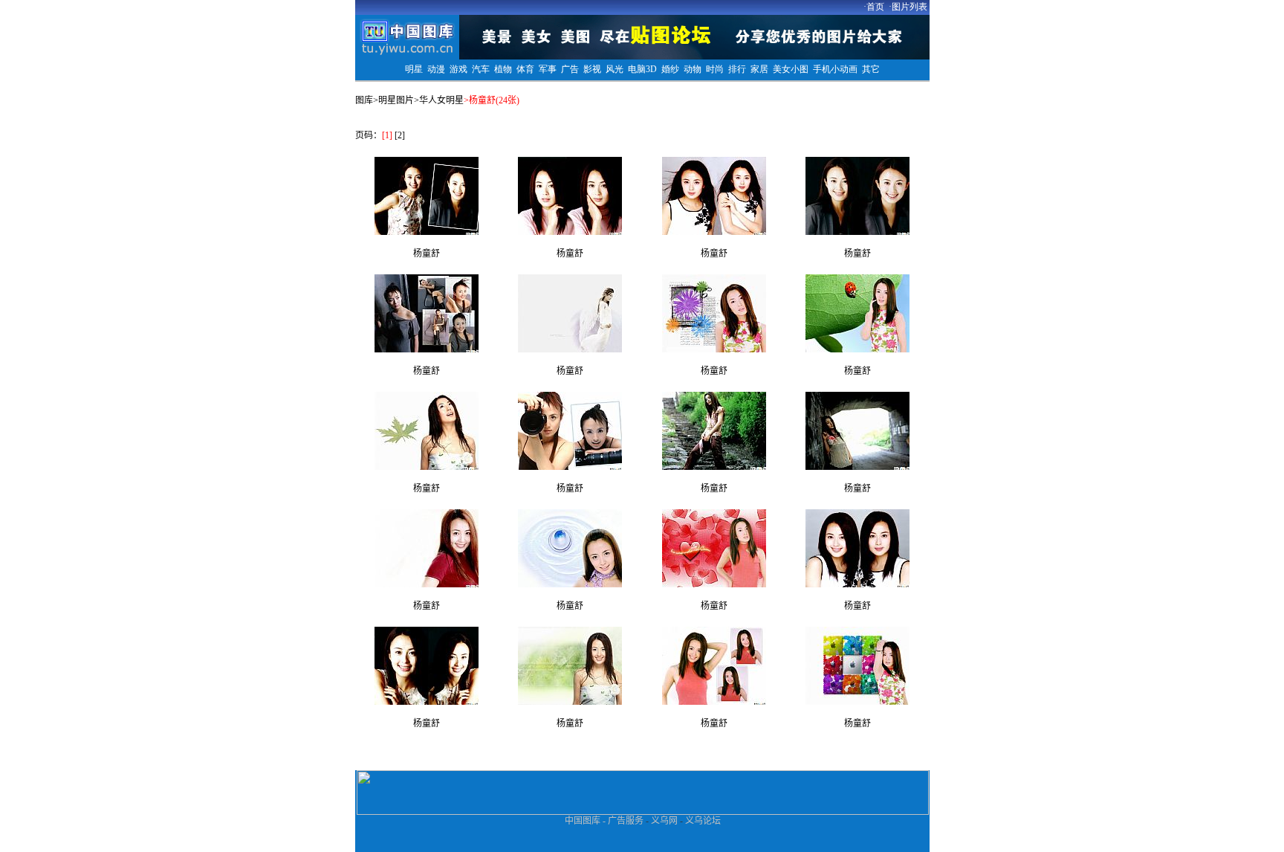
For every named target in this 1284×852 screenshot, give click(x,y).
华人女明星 (441, 100)
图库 (364, 100)
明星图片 (396, 100)
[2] (400, 135)
